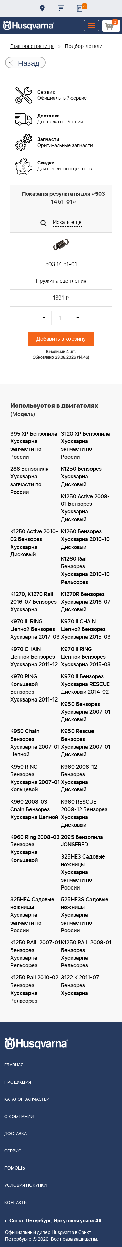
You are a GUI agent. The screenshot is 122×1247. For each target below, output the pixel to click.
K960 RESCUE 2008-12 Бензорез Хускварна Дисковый (84, 813)
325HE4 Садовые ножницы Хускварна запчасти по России (32, 915)
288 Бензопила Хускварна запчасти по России (29, 480)
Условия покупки (25, 1185)
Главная (13, 1065)
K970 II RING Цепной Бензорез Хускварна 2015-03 (86, 657)
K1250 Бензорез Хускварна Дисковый (81, 477)
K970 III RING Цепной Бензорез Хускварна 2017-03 (35, 629)
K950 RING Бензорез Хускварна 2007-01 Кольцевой (35, 778)
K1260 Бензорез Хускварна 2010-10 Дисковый (85, 539)
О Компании (19, 1117)
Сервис (12, 1151)
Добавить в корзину (61, 339)
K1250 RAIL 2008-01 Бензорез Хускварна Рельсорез (86, 954)
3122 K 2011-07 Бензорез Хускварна (80, 985)
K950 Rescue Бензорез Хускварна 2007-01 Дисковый (85, 743)
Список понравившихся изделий (79, 8)
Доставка (42, 8)
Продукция (17, 1082)
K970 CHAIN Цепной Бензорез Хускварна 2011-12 (34, 657)
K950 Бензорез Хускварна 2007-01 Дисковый (85, 712)
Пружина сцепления (61, 281)
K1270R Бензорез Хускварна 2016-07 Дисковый (85, 602)
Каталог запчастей (26, 1099)
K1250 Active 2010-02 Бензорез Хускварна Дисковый (34, 543)
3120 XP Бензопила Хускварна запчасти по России (85, 445)
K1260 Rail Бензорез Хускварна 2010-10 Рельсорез (85, 570)
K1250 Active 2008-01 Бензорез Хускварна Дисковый (85, 508)
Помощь (14, 1168)
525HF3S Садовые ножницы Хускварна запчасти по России (84, 915)
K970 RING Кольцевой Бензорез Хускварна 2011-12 (34, 688)
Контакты (61, 8)
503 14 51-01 (61, 264)
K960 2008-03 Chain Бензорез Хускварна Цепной (34, 809)
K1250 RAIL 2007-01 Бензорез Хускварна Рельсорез (35, 954)
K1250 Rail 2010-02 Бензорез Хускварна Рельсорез (34, 989)
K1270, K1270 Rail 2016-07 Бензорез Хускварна (33, 602)
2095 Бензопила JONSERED (82, 841)
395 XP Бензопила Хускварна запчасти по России (33, 445)
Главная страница (32, 46)
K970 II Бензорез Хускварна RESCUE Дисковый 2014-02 (85, 684)
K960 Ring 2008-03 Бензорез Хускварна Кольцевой (35, 849)
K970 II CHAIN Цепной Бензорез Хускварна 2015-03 (86, 629)
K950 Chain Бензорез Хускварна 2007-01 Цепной (35, 743)
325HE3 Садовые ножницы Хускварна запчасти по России (83, 872)
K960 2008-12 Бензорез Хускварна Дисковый (79, 778)
